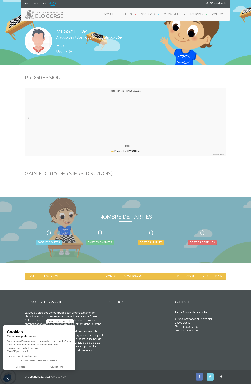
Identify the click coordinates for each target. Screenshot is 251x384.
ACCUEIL (108, 14)
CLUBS (127, 14)
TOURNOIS (196, 14)
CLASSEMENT (172, 14)
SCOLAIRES (148, 14)
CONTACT (218, 14)
